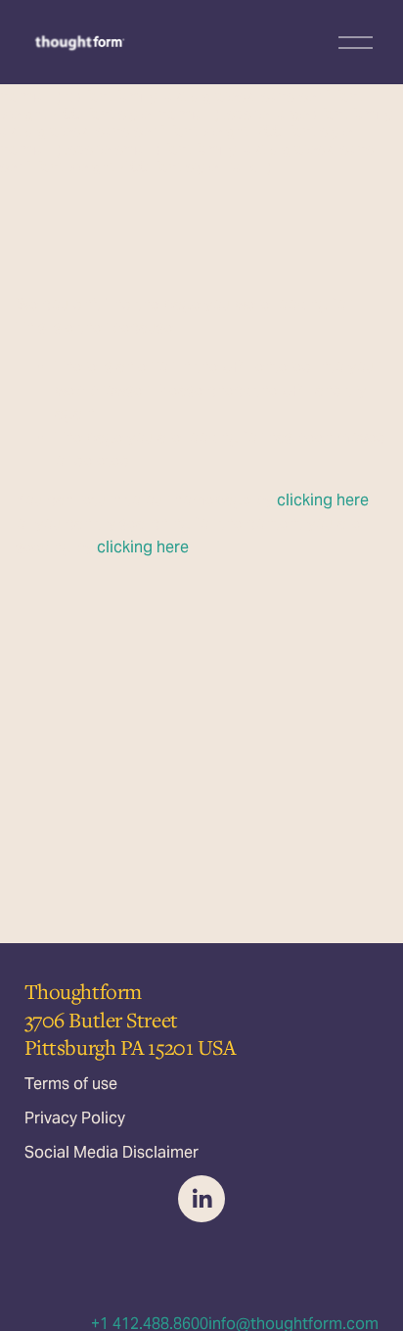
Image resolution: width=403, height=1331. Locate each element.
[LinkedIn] (201, 1198)
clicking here (323, 500)
